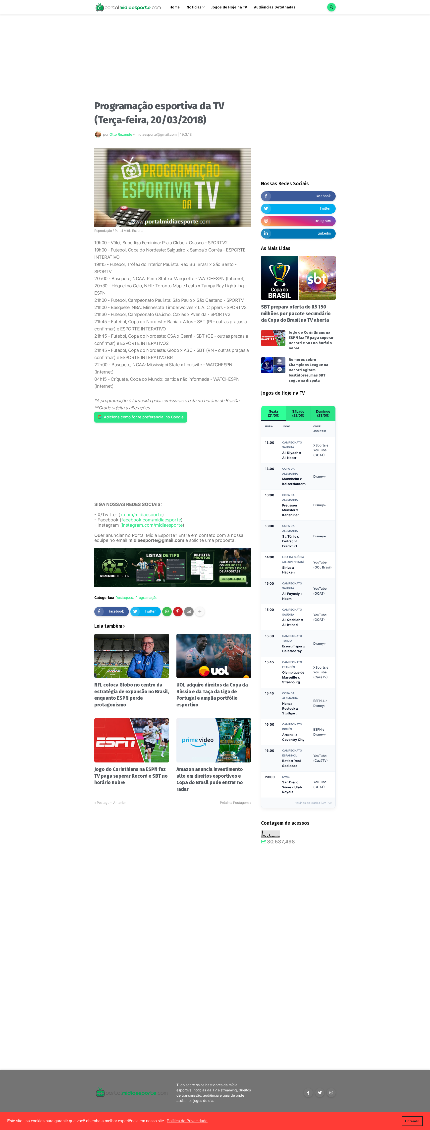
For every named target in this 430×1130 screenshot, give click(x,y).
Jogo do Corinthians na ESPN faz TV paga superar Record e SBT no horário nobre (131, 775)
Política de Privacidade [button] (187, 1121)
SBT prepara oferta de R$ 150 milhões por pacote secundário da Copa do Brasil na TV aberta (296, 313)
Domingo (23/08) (323, 413)
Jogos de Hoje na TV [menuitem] (229, 7)
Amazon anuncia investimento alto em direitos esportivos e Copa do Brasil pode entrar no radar (209, 779)
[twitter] (319, 1092)
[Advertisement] (172, 59)
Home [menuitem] (174, 7)
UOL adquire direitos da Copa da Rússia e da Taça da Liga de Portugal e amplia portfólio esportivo (212, 695)
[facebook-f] (308, 1092)
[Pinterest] (178, 611)
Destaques (124, 597)
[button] (331, 7)
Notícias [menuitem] (194, 7)
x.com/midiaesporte (141, 514)
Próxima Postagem (234, 803)
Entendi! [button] (412, 1121)
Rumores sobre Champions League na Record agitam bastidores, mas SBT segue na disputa (308, 370)
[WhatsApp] (167, 611)
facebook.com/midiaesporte (151, 519)
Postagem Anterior (111, 803)
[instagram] (331, 1092)
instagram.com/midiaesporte (152, 525)
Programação (146, 597)
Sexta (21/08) (273, 413)
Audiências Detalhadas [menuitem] (274, 7)
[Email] (189, 611)
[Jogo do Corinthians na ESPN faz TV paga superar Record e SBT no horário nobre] (131, 740)
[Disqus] (172, 867)
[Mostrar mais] (200, 611)
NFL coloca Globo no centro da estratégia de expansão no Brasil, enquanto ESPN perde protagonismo (131, 695)
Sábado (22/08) (298, 413)
